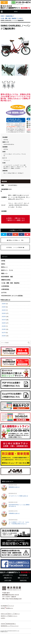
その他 (20, 18)
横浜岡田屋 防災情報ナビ (11, 623)
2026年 (4, 303)
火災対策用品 (5, 286)
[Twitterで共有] (3, 234)
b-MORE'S (3, 618)
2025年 (4, 307)
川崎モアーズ (17, 613)
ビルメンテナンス (15, 625)
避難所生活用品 (5, 280)
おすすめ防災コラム (8, 575)
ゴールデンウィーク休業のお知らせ (18, 496)
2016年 (4, 335)
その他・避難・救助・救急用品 (8, 18)
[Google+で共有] (15, 234)
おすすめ (3, 292)
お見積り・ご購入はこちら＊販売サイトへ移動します (15, 219)
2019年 (4, 326)
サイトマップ (11, 605)
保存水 (3, 264)
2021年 (4, 319)
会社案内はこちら (9, 608)
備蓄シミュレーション (23, 578)
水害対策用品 (5, 289)
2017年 (4, 332)
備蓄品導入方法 (8, 578)
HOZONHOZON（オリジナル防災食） (12, 295)
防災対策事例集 (23, 575)
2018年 (4, 329)
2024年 (4, 310)
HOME (2, 16)
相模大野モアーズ (4, 615)
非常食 (3, 260)
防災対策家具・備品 (7, 276)
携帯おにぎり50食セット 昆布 (15, 240)
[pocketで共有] (27, 234)
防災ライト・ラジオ (7, 270)
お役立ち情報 (7, 580)
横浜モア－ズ (10, 613)
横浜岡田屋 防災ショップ (6, 625)
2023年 (4, 313)
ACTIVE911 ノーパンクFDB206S (14, 247)
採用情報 (2, 608)
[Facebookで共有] (9, 234)
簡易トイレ (4, 273)
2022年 (4, 316)
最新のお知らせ (7, 481)
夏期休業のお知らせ (14, 487)
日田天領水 (3, 623)
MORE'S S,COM (4, 613)
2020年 (4, 323)
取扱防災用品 (9, 16)
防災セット (4, 267)
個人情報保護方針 (4, 605)
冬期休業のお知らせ (14, 513)
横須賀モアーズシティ (13, 615)
